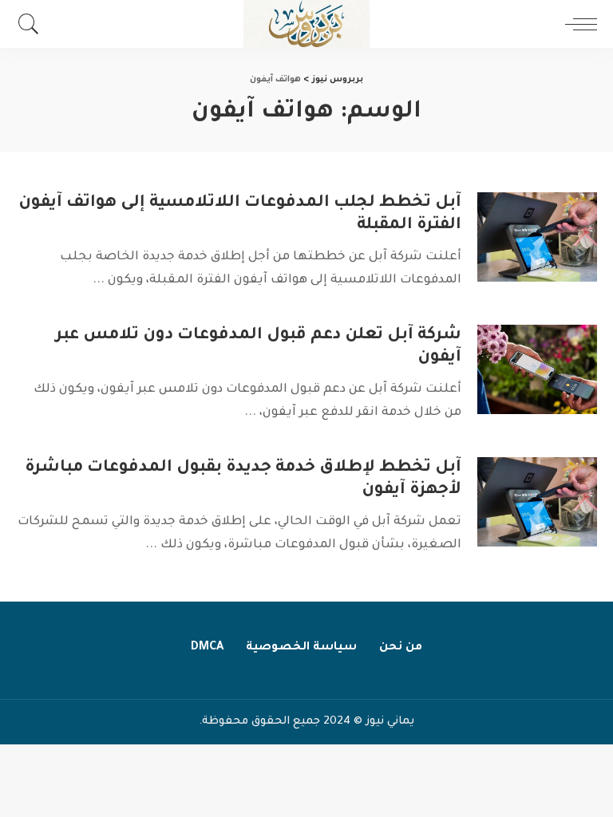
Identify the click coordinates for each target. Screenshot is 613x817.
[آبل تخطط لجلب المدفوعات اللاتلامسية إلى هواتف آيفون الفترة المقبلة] (537, 237)
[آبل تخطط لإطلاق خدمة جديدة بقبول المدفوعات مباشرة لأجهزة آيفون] (537, 502)
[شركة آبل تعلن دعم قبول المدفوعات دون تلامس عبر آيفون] (537, 370)
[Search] (32, 24)
